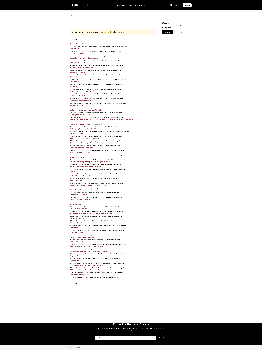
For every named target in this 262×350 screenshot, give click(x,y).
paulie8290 (94, 216)
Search (161, 338)
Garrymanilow (96, 174)
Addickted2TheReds (99, 131)
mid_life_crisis (96, 65)
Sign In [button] (167, 32)
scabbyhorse (95, 249)
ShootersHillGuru (98, 169)
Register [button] (179, 32)
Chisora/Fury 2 (75, 77)
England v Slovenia (77, 256)
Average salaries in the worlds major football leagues (89, 251)
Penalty (73, 171)
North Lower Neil (97, 263)
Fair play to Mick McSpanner (80, 115)
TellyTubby (95, 89)
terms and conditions (107, 32)
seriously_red (96, 155)
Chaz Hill (94, 239)
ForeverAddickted (97, 244)
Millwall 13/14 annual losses (80, 152)
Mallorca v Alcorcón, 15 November (82, 237)
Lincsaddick (95, 108)
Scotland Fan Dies (76, 232)
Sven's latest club (76, 180)
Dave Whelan (74, 82)
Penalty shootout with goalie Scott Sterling (86, 124)
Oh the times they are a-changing (82, 190)
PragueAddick (96, 253)
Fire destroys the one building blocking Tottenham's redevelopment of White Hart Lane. (101, 119)
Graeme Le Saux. (76, 204)
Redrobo (94, 145)
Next (75, 39)
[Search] (171, 5)
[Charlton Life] (80, 5)
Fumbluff (94, 164)
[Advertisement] (113, 24)
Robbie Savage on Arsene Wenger (82, 67)
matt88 (94, 70)
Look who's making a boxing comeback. (84, 58)
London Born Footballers (79, 195)
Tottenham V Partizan (78, 72)
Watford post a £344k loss (79, 96)
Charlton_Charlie (96, 188)
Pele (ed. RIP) (74, 86)
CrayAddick (95, 183)
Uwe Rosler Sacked (76, 260)
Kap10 (93, 202)
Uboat (94, 75)
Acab (93, 178)
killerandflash (95, 98)
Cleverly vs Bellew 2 (77, 157)
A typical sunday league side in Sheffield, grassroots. (88, 185)
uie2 (93, 221)
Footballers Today (76, 242)
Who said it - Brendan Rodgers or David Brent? (86, 246)
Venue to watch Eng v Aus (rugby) (82, 91)
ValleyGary (94, 51)
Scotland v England (77, 275)
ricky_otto (95, 136)
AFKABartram (101, 79)
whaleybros (95, 127)
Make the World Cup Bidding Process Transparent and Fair (90, 162)
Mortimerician (97, 159)
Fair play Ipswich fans (77, 44)
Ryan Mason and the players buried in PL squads (87, 143)
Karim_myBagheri (97, 46)
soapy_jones (96, 117)
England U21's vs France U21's (80, 199)
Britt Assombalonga (77, 53)
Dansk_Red (95, 94)
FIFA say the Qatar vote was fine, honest (84, 270)
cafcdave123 (96, 84)
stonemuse (96, 56)
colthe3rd (94, 197)
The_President (97, 103)
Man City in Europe (76, 105)
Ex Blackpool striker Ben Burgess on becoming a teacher (90, 265)
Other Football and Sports (119, 46)
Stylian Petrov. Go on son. (79, 223)
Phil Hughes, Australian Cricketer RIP (83, 129)
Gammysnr (96, 112)
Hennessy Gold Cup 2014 (78, 63)
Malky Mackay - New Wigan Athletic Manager (86, 166)
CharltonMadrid (96, 150)
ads (95, 277)
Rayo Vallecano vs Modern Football (82, 148)
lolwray (94, 141)
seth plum (95, 235)
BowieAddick (96, 122)
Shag (94, 258)
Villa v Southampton (77, 133)
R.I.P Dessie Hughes (77, 218)
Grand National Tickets (78, 209)
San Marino (74, 227)
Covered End (95, 211)
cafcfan (95, 192)
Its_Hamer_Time (97, 225)
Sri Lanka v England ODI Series (80, 100)
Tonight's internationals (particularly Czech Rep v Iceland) (91, 213)
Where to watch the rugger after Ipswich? (84, 138)
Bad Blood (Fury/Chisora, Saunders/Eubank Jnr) (87, 110)
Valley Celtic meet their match (81, 176)
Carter (93, 60)
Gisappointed (95, 230)
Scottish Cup (74, 49)
